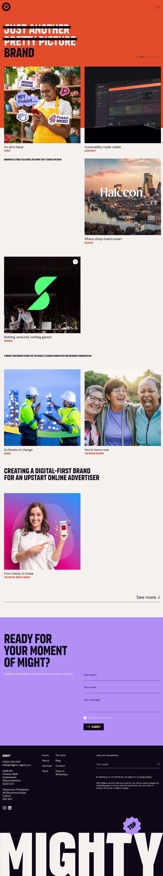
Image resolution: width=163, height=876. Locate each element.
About (45, 760)
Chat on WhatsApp (62, 773)
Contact (60, 765)
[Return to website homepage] (41, 7)
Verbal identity (54, 494)
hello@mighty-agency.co (17, 765)
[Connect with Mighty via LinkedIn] (10, 809)
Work (45, 771)
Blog (58, 760)
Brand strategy (53, 67)
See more (146, 597)
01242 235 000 (12, 761)
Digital (158, 57)
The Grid (60, 755)
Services (47, 765)
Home (45, 755)
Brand (142, 57)
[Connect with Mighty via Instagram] (4, 809)
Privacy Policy (106, 718)
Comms (150, 57)
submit (96, 727)
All (136, 57)
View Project (72, 130)
